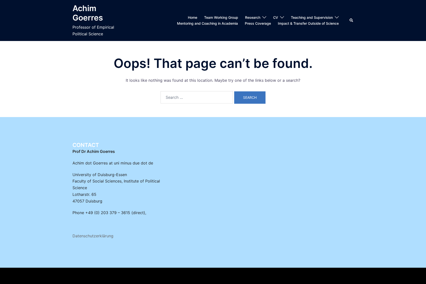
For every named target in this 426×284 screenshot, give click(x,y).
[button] (352, 20)
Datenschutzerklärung (92, 235)
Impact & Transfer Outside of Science (308, 23)
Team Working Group (221, 17)
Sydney (164, 275)
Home (192, 17)
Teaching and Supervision (312, 17)
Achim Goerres (87, 12)
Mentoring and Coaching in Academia (207, 23)
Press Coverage (258, 23)
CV (275, 17)
